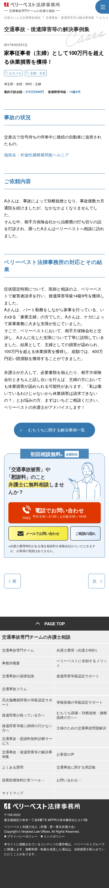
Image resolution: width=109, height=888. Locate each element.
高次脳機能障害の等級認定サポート (27, 702)
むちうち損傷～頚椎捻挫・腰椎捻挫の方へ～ (82, 715)
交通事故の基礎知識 (18, 675)
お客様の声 (65, 754)
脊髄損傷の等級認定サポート (80, 702)
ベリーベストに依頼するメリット (82, 663)
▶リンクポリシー (53, 836)
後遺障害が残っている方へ (23, 714)
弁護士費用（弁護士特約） (78, 650)
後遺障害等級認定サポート (78, 675)
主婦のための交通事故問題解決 (81, 727)
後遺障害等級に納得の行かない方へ (27, 728)
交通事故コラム (14, 688)
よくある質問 (12, 767)
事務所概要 (11, 662)
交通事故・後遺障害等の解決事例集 (27, 754)
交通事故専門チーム (18, 650)
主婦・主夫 (37, 73)
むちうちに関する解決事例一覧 (56, 430)
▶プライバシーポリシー (21, 836)
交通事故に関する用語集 (76, 767)
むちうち (15, 73)
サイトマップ (12, 792)
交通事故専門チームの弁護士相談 (36, 637)
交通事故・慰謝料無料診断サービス (27, 741)
